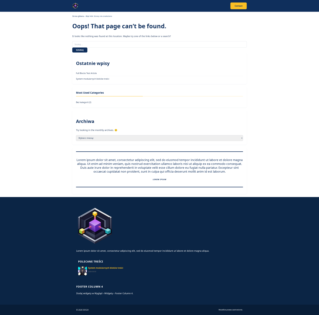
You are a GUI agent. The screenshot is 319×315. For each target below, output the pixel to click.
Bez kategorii (82, 102)
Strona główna (78, 16)
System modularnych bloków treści (92, 78)
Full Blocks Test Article (86, 73)
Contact (238, 5)
